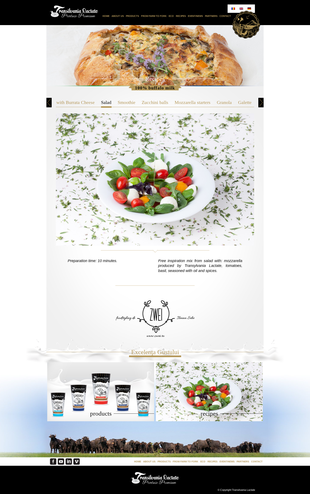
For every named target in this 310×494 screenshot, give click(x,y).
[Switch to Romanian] (233, 8)
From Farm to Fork (154, 16)
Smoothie (126, 102)
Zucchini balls (155, 102)
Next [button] (261, 102)
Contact (225, 16)
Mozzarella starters (192, 102)
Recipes (181, 16)
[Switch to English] (241, 8)
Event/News (195, 16)
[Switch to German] (249, 8)
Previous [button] (49, 102)
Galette (245, 102)
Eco (171, 16)
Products (132, 16)
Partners (211, 16)
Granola (224, 102)
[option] (106, 102)
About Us (118, 16)
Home (105, 16)
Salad (106, 102)
